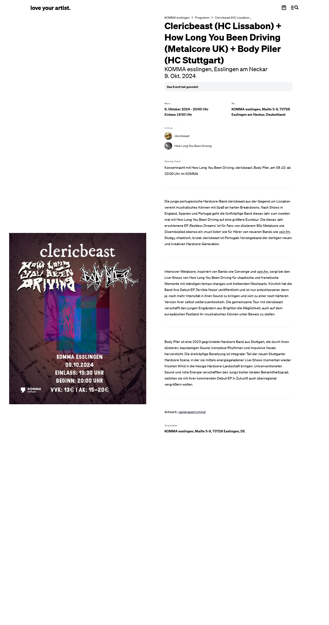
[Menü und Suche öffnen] (295, 7)
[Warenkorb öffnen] (283, 7)
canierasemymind (192, 412)
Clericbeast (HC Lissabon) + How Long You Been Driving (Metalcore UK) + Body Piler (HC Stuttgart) (233, 17)
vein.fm (284, 232)
